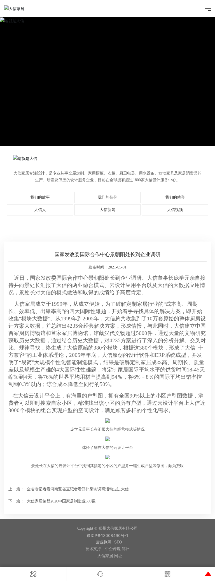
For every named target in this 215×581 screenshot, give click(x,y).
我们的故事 (40, 197)
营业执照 (103, 541)
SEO (118, 541)
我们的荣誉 (175, 197)
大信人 (40, 210)
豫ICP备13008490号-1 (107, 535)
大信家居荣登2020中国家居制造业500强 (61, 501)
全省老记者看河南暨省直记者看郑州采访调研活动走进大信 (78, 489)
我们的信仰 (107, 197)
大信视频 (175, 210)
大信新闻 (107, 210)
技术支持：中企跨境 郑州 (107, 549)
